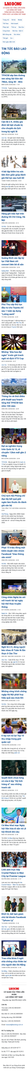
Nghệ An (4, 613)
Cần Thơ (4, 660)
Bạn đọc (21, 27)
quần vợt (17, 753)
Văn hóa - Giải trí (17, 31)
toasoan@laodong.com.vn (14, 1025)
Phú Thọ (19, 323)
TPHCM (4, 88)
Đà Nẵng (4, 971)
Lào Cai (3, 138)
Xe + (11, 38)
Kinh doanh (14, 23)
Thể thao (6, 23)
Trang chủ (6, 20)
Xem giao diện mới (9, 42)
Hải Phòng (4, 514)
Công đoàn (6, 31)
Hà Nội (3, 226)
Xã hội (13, 20)
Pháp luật (6, 27)
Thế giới (5, 38)
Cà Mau (9, 838)
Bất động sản (7, 34)
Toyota (13, 327)
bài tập (8, 186)
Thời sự (13, 27)
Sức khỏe (17, 34)
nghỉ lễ (15, 662)
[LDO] (14, 66)
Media (20, 20)
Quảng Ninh (5, 271)
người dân (8, 975)
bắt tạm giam (5, 929)
